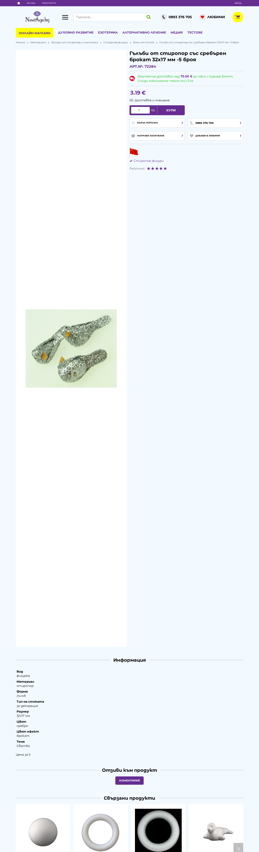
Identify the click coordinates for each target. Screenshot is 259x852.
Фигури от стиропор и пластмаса (74, 42)
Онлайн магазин (34, 33)
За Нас (31, 3)
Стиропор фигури (115, 42)
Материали (38, 42)
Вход (238, 3)
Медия (177, 32)
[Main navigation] (65, 17)
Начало (20, 42)
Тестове (195, 32)
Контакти (49, 3)
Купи (171, 110)
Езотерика (108, 32)
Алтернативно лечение (144, 32)
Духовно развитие (75, 32)
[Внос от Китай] (134, 152)
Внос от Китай (143, 42)
